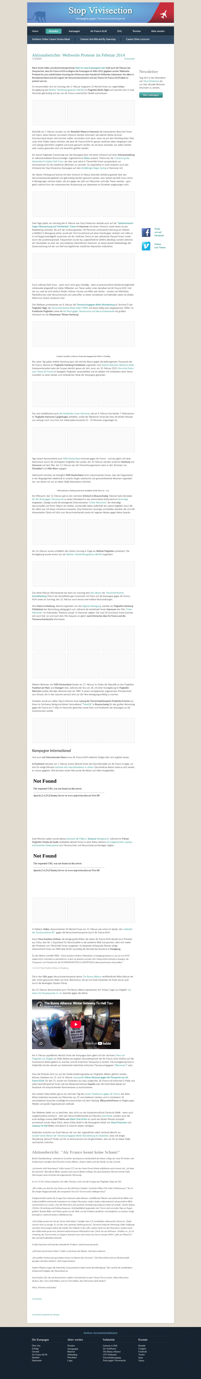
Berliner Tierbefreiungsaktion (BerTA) (66, 90)
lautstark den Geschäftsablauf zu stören (74, 767)
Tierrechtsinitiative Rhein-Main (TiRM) (69, 308)
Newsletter (72, 1357)
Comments (129, 59)
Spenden (35, 1357)
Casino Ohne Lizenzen (137, 39)
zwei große (78, 1078)
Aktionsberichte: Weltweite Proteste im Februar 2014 (78, 55)
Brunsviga (123, 499)
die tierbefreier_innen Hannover (74, 414)
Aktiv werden (158, 31)
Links (69, 1360)
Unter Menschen (98, 503)
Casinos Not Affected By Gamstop (98, 39)
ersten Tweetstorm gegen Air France (102, 1094)
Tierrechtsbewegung (112, 1357)
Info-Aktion (95, 593)
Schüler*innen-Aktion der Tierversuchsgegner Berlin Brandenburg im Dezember (70, 1136)
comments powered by (46, 1314)
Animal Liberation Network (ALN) (118, 365)
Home (35, 31)
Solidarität (109, 1339)
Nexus (87, 158)
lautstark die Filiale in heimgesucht (88, 839)
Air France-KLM (98, 31)
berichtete (107, 1116)
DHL (119, 31)
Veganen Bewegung (91, 606)
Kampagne (74, 31)
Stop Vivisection (151, 81)
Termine (137, 31)
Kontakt (142, 1339)
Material (71, 1351)
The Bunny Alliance (92, 977)
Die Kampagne (40, 1339)
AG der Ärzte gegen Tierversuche (48, 499)
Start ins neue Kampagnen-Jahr (90, 68)
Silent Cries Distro (78, 1119)
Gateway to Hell (110, 1345)
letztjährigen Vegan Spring (93, 168)
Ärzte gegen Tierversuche (114, 1360)
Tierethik (87, 704)
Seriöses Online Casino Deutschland (51, 39)
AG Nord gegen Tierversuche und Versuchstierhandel (88, 311)
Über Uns (36, 1345)
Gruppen (142, 1348)
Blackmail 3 (121, 1065)
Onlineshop (72, 1354)
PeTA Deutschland (72, 459)
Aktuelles (53, 31)
